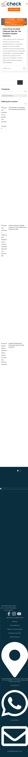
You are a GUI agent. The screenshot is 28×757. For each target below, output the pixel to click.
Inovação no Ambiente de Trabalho (12, 22)
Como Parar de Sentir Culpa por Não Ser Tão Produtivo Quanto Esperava (12, 32)
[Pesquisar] (20, 82)
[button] (26, 4)
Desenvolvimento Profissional (14, 20)
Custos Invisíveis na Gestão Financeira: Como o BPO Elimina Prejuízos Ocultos (18, 227)
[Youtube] (19, 614)
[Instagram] (14, 614)
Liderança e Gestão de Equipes (14, 25)
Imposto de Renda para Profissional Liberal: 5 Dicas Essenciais (16, 345)
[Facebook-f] (9, 614)
